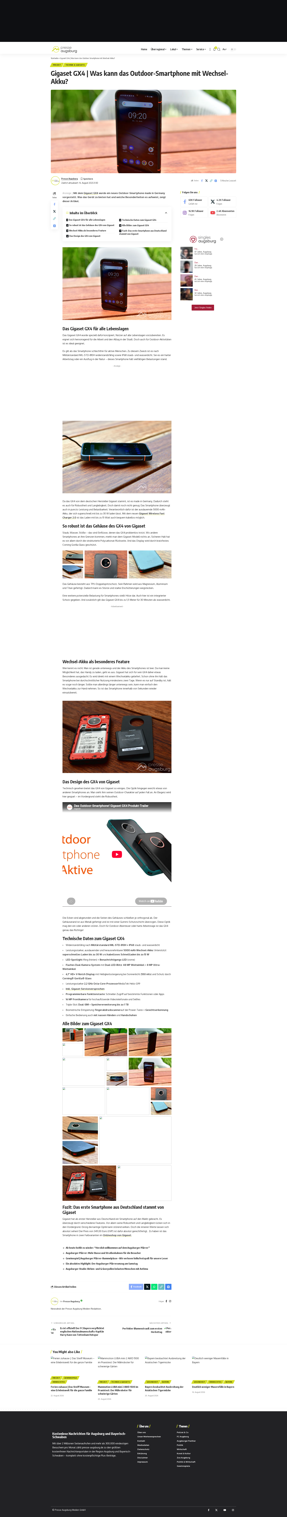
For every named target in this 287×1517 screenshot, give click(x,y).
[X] (222, 202)
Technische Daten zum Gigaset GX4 (139, 220)
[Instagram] (170, 1301)
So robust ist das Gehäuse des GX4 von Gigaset (91, 225)
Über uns (143, 1426)
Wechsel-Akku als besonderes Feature (87, 230)
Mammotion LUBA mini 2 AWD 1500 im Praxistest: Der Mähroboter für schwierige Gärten (118, 1390)
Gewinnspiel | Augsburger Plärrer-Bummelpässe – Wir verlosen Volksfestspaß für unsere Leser (117, 1258)
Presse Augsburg (69, 178)
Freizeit (57, 65)
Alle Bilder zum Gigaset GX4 (135, 225)
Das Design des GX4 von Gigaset (84, 236)
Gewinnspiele (70, 1378)
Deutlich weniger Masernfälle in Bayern (213, 1386)
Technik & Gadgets (75, 65)
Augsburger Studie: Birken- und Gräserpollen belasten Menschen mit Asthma (107, 1268)
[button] (210, 49)
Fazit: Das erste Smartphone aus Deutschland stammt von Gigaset (143, 232)
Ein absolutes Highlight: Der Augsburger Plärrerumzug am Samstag (102, 1263)
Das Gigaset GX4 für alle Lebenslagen (87, 220)
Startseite (54, 58)
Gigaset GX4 (91, 193)
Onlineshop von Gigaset (117, 1235)
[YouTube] (225, 1510)
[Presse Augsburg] (64, 49)
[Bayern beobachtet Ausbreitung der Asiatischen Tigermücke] (167, 1369)
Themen (183, 1426)
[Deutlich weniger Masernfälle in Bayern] (214, 1369)
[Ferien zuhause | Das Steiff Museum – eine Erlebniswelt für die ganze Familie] (73, 1369)
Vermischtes (59, 1382)
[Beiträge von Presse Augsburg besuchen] (54, 1301)
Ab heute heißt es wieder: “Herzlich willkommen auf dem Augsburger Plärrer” (108, 1247)
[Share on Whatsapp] (154, 1287)
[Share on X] (206, 180)
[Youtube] (222, 213)
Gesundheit (152, 1382)
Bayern (165, 1382)
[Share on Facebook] (202, 180)
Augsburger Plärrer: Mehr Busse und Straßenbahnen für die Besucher (103, 1253)
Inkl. (85, 988)
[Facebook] (166, 1301)
